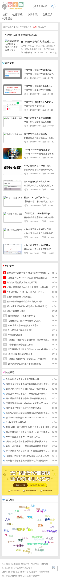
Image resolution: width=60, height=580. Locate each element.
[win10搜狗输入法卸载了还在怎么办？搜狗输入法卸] (12, 52)
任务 (47, 519)
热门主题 (6, 567)
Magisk (23, 506)
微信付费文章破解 (37, 544)
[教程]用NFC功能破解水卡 (18, 353)
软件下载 (17, 14)
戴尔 (30, 529)
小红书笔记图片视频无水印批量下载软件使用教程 (38, 229)
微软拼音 (37, 537)
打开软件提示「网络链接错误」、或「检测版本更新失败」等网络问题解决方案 (28, 431)
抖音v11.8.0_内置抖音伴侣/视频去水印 (38, 197)
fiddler (25, 538)
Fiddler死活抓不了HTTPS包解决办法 (23, 436)
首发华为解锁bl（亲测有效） (18, 296)
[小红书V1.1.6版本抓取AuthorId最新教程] (12, 105)
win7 (18, 549)
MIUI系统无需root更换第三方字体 (21, 325)
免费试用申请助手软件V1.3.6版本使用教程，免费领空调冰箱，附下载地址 (27, 272)
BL (6, 535)
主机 (41, 546)
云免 (52, 526)
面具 (44, 510)
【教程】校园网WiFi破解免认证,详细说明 (25, 358)
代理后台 (7, 18)
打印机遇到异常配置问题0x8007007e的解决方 (27, 349)
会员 (54, 531)
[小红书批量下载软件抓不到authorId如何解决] (12, 249)
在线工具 (47, 14)
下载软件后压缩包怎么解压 (18, 344)
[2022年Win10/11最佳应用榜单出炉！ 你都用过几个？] (12, 153)
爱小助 (16, 571)
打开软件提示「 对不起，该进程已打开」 (24, 291)
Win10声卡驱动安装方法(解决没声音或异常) (25, 306)
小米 (39, 519)
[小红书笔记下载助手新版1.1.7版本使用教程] (12, 89)
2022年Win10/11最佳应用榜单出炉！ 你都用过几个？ (38, 149)
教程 (40, 525)
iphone (11, 541)
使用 (30, 553)
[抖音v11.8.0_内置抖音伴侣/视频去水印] (12, 201)
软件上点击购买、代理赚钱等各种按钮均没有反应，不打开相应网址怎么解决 (28, 446)
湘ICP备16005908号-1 (21, 567)
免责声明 (25, 563)
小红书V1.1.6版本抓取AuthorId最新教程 (38, 101)
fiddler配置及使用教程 (16, 422)
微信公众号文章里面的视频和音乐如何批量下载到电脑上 (28, 383)
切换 (37, 549)
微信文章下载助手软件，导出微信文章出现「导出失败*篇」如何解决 (28, 393)
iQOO (47, 515)
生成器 (49, 538)
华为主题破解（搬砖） (16, 310)
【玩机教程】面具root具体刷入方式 (22, 320)
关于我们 (6, 563)
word (51, 542)
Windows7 (47, 531)
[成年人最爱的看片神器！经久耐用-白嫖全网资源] (12, 169)
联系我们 (15, 563)
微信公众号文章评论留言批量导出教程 (23, 407)
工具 (30, 517)
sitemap (44, 563)
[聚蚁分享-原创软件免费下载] (13, 6)
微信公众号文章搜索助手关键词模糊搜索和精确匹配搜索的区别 (28, 441)
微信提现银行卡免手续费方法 (19, 315)
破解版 (21, 529)
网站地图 (35, 563)
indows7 (20, 517)
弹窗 (9, 524)
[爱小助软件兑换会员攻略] (12, 137)
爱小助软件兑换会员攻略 (35, 133)
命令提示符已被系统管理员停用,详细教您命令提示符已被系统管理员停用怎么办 (28, 460)
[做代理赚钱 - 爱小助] (30, 493)
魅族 (42, 550)
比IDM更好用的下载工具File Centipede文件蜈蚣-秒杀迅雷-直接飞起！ (38, 181)
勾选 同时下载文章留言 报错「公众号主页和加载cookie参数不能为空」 (28, 426)
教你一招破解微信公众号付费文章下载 (23, 301)
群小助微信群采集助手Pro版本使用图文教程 (26, 398)
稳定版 (52, 521)
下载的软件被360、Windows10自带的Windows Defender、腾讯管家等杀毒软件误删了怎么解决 (28, 403)
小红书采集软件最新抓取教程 (37, 117)
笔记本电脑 (39, 539)
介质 (16, 511)
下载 (38, 509)
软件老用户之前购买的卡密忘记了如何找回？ (27, 388)
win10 (27, 509)
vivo (18, 544)
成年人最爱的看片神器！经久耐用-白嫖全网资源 (38, 165)
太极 (33, 505)
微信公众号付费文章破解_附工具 (20, 282)
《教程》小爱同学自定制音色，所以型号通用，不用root (27, 339)
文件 (7, 519)
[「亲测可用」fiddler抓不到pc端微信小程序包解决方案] (12, 217)
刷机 (6, 530)
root (29, 548)
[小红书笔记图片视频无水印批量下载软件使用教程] (12, 233)
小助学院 (32, 14)
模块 (10, 535)
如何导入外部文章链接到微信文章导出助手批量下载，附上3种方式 (28, 412)
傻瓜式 (15, 528)
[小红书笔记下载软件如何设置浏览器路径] (12, 74)
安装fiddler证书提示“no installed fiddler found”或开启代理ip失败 (28, 417)
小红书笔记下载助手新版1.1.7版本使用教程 (38, 85)
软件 (10, 513)
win (27, 528)
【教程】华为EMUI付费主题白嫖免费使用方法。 (27, 277)
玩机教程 (28, 52)
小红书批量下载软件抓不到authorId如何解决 (38, 245)
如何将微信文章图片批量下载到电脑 (22, 379)
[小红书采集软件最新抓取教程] (12, 121)
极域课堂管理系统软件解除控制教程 (22, 363)
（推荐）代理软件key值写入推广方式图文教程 (27, 455)
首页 (5, 14)
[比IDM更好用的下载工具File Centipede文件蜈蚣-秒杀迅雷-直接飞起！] (12, 185)
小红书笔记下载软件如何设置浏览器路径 (38, 69)
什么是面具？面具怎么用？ (18, 330)
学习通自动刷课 (13, 334)
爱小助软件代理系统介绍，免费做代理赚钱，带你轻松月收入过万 (28, 450)
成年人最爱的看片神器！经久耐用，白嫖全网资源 (27, 287)
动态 (20, 540)
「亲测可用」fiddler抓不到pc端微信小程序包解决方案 (38, 213)
